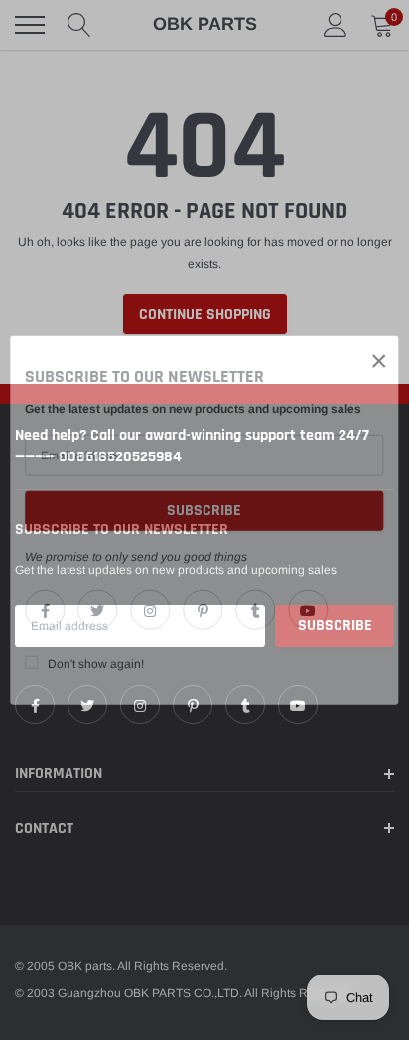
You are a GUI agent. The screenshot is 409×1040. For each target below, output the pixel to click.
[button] (379, 361)
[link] (45, 609)
